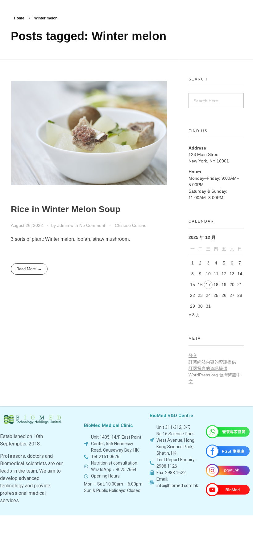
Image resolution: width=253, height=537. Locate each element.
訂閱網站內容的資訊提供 (212, 361)
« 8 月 (194, 314)
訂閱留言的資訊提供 (208, 368)
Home (19, 18)
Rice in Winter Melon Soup (65, 209)
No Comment (92, 225)
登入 (193, 355)
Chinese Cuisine (131, 225)
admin (63, 225)
